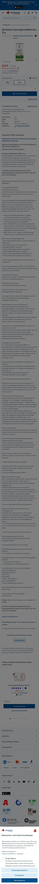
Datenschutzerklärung (8, 853)
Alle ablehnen (19, 875)
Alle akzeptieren (19, 880)
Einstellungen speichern (19, 870)
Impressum (20, 853)
